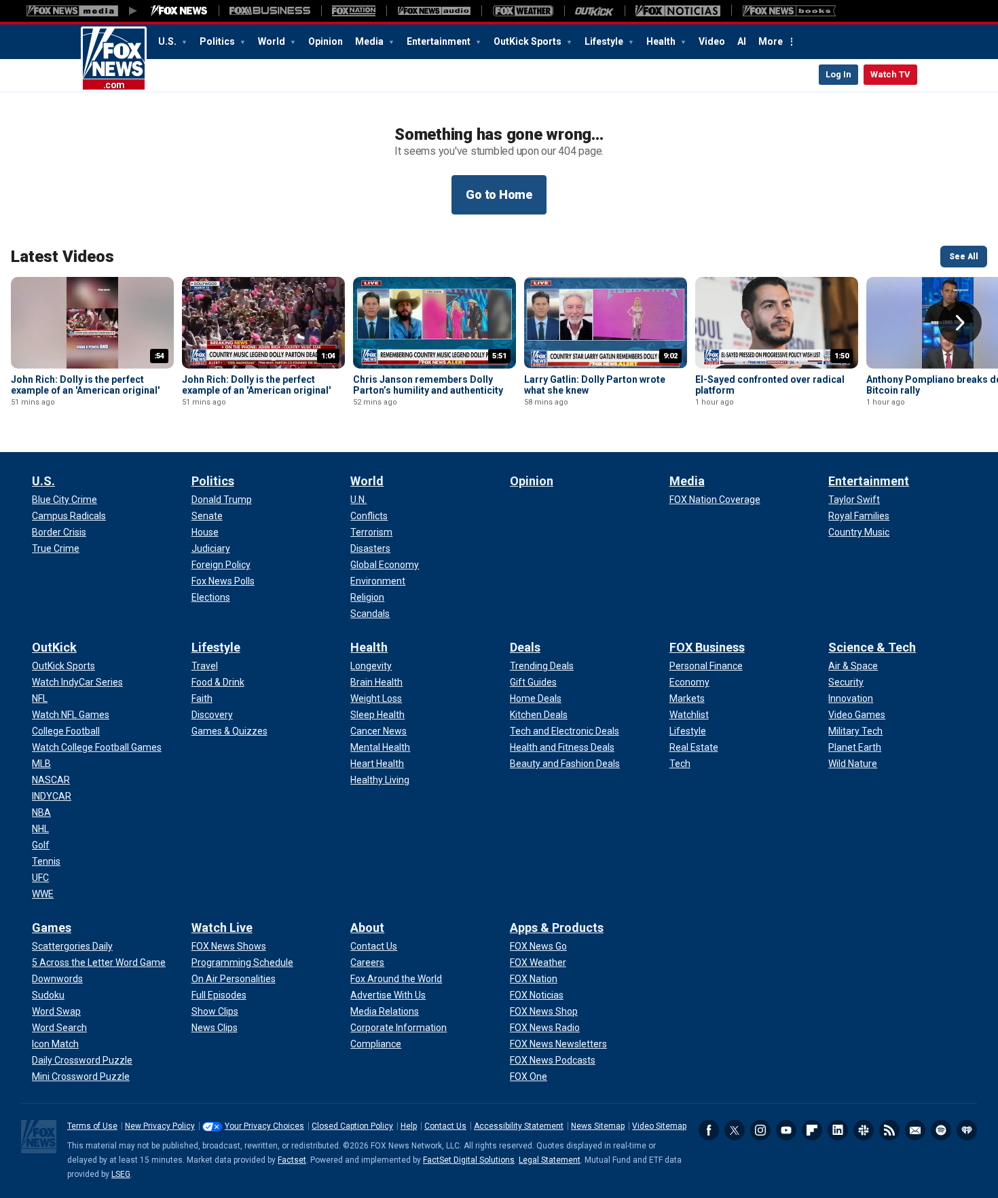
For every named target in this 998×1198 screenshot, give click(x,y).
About (367, 927)
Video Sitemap (659, 1126)
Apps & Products (557, 927)
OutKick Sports (528, 41)
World (272, 41)
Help (409, 1126)
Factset (292, 1160)
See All (963, 256)
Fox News (114, 59)
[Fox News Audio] (433, 11)
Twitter (734, 1130)
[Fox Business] (269, 11)
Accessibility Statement (518, 1126)
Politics (218, 41)
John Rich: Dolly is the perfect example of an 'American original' (85, 385)
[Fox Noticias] (677, 10)
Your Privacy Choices (264, 1126)
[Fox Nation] (353, 10)
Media (370, 41)
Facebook (709, 1130)
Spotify (941, 1130)
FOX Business (707, 647)
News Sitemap (598, 1126)
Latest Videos (62, 256)
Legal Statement (549, 1160)
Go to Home (499, 194)
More (770, 41)
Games (51, 927)
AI (741, 41)
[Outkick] (594, 11)
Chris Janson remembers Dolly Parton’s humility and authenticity (428, 385)
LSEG (120, 1174)
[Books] (789, 10)
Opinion (325, 41)
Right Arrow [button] (960, 323)
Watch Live (222, 927)
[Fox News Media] (179, 10)
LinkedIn (838, 1130)
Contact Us (445, 1126)
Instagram (760, 1130)
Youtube (786, 1130)
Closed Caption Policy (352, 1126)
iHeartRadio (967, 1130)
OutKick (54, 647)
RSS (889, 1130)
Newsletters (915, 1130)
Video (712, 41)
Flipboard (812, 1130)
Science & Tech (872, 647)
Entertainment (440, 41)
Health (662, 41)
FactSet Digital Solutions (469, 1160)
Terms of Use (92, 1126)
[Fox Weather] (522, 10)
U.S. (168, 41)
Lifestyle (605, 41)
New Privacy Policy (160, 1126)
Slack (863, 1130)
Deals (525, 647)
